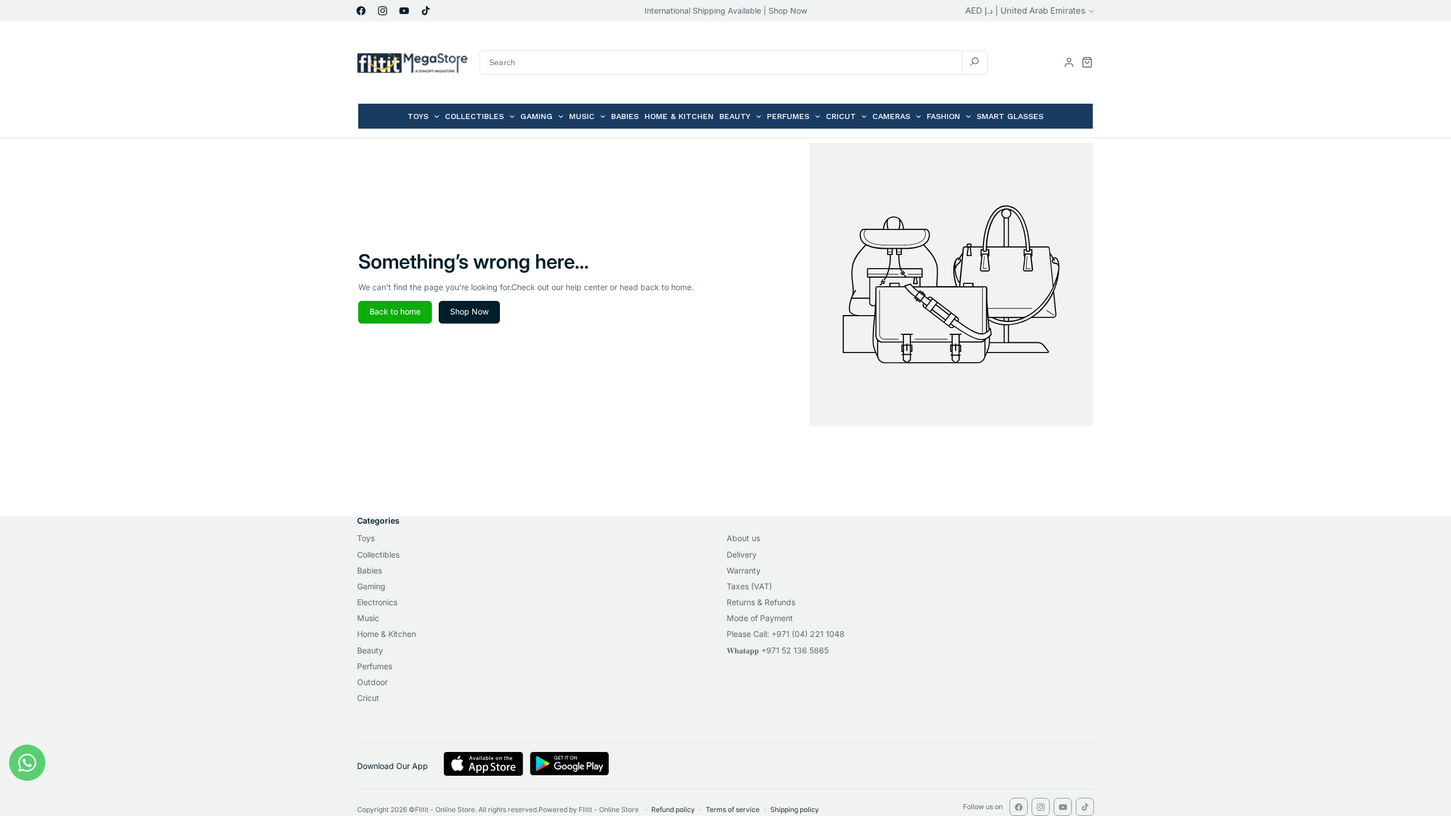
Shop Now (469, 311)
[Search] (974, 62)
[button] (1087, 62)
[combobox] (734, 62)
